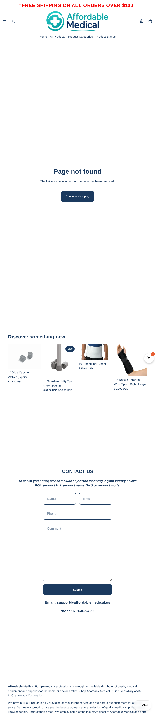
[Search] (13, 21)
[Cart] (150, 21)
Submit (77, 589)
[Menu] (4, 21)
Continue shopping (78, 196)
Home (43, 36)
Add (73, 371)
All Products (57, 36)
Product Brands (106, 36)
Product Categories (80, 36)
